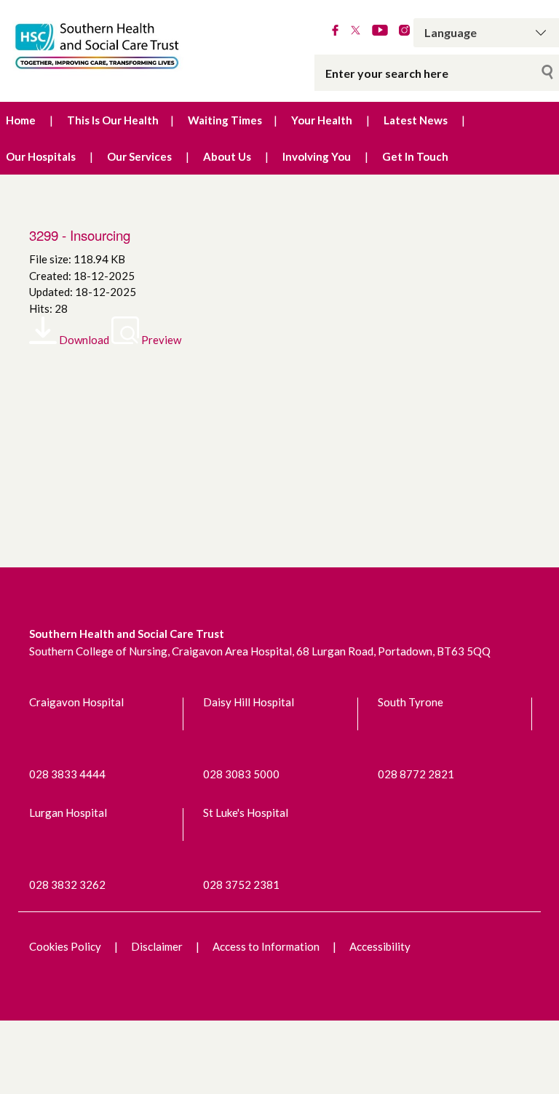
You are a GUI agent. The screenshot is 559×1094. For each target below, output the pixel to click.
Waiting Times (225, 120)
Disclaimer (157, 946)
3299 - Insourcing (79, 234)
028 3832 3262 (67, 884)
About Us (227, 156)
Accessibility (380, 946)
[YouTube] (380, 31)
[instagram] (404, 31)
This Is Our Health (113, 120)
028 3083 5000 (241, 773)
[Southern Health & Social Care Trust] (116, 47)
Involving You (316, 156)
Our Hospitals (41, 156)
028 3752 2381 (241, 884)
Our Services (139, 156)
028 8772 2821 (416, 773)
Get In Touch (415, 156)
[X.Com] (355, 31)
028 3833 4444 (67, 773)
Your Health (321, 120)
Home (21, 120)
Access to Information (266, 946)
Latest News (416, 120)
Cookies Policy (65, 946)
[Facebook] (335, 31)
